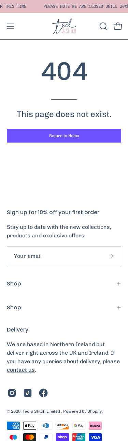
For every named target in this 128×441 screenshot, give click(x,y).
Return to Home (64, 135)
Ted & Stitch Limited (42, 411)
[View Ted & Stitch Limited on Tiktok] (28, 393)
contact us (21, 370)
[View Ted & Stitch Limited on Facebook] (43, 393)
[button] (103, 26)
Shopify (94, 411)
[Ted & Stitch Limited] (64, 26)
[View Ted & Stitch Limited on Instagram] (12, 393)
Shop (14, 284)
